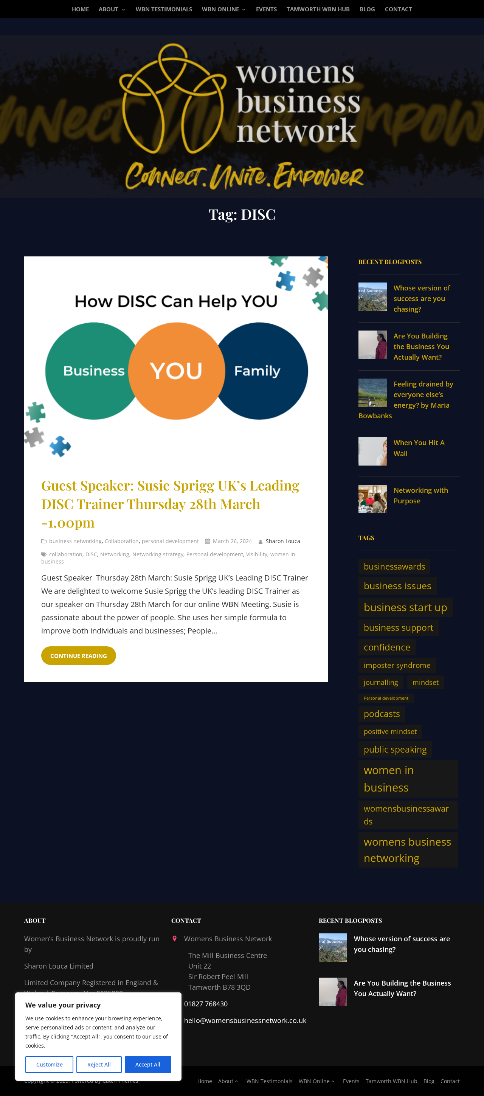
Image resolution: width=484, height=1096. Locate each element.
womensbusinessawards (406, 815)
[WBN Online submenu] (243, 9)
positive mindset (390, 731)
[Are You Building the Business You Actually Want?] (372, 346)
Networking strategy (157, 554)
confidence (387, 647)
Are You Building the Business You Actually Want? (421, 346)
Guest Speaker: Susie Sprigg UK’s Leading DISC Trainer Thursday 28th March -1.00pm (170, 503)
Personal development (214, 554)
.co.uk (296, 1020)
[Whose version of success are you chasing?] (372, 298)
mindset (426, 682)
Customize (49, 1064)
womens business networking (407, 849)
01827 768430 (206, 1003)
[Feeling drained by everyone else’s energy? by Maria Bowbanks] (372, 394)
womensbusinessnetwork (246, 1020)
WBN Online (220, 9)
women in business (389, 778)
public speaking (395, 749)
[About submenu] (123, 9)
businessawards (394, 566)
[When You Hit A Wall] (372, 452)
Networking (114, 554)
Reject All (99, 1064)
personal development (170, 541)
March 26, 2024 (232, 541)
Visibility (256, 554)
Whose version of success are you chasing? (422, 298)
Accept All (147, 1064)
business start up (405, 607)
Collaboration (122, 541)
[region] (98, 1036)
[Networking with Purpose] (372, 500)
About (108, 9)
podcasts (382, 714)
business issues (397, 585)
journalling (381, 682)
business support (398, 627)
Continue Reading (78, 656)
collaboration (65, 554)
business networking (75, 541)
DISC (91, 554)
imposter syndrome (397, 665)
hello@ (195, 1020)
